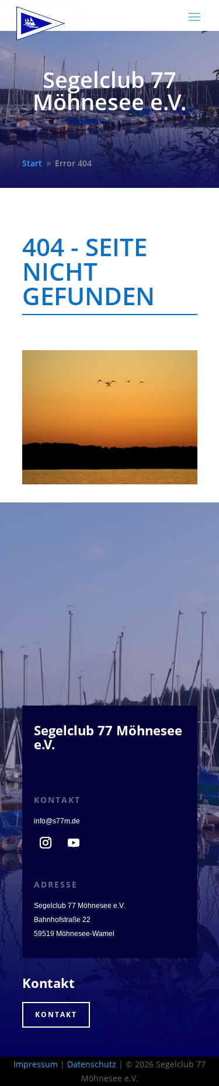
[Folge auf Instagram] (45, 842)
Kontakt (56, 1014)
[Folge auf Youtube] (73, 842)
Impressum (35, 1064)
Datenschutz (91, 1064)
